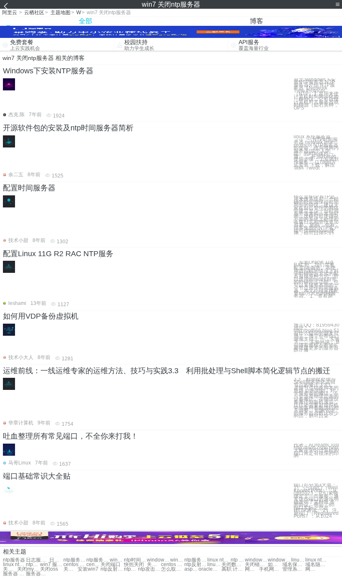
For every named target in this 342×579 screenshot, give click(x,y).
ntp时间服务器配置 (135, 560)
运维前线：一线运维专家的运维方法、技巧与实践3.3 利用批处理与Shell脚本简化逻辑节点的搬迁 (166, 371)
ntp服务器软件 (74, 560)
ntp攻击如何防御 (149, 569)
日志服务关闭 (37, 560)
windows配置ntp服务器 (256, 560)
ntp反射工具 (195, 564)
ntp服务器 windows (195, 560)
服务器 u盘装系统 (14, 574)
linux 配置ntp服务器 (298, 560)
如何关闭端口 (275, 564)
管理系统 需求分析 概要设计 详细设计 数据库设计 (293, 569)
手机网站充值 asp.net (270, 569)
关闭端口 (111, 564)
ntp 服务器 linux (238, 560)
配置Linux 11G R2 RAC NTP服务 (58, 254)
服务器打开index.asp (37, 574)
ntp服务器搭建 (97, 560)
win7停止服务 (117, 560)
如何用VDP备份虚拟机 (40, 316)
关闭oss (10, 569)
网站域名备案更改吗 (312, 569)
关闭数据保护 (232, 564)
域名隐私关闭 (316, 564)
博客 (256, 21)
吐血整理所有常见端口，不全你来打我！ (70, 436)
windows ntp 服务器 (158, 560)
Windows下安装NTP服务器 (48, 71)
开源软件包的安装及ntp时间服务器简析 (68, 128)
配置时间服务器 (29, 188)
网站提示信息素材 (252, 569)
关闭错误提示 (256, 564)
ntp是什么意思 (131, 569)
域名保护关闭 (293, 564)
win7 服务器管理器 (51, 564)
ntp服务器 (14, 560)
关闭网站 (154, 564)
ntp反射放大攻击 (112, 569)
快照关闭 (134, 564)
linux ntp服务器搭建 (14, 564)
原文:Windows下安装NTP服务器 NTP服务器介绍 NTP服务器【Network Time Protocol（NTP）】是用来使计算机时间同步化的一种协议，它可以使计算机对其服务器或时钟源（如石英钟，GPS (316, 94)
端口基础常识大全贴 (36, 476)
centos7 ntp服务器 (93, 564)
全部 (85, 21)
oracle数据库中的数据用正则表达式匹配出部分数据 (210, 569)
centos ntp (172, 564)
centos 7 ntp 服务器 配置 (74, 564)
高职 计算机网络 (232, 569)
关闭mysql (28, 569)
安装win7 (88, 569)
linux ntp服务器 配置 (316, 560)
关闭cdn (70, 569)
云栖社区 (34, 12)
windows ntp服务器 (177, 560)
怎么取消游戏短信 (172, 569)
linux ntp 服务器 (218, 560)
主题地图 (60, 12)
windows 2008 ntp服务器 (279, 560)
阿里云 (9, 12)
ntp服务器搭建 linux (33, 564)
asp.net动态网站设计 (191, 569)
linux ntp (214, 564)
